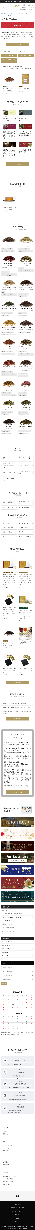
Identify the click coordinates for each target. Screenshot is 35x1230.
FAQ (17, 1218)
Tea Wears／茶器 (8, 1181)
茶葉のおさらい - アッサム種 (9, 119)
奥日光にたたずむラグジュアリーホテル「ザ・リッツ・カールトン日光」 (9, 153)
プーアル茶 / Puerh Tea (8, 479)
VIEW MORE (17, 164)
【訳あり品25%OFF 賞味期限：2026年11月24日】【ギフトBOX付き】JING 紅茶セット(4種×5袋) (9, 611)
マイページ (6, 1148)
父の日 (5, 536)
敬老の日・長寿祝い (25, 536)
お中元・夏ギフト (24, 523)
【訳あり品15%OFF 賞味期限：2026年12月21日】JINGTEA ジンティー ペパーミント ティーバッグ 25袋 (25, 614)
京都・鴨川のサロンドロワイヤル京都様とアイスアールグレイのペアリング (9, 135)
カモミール (8, 55)
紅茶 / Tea (6, 458)
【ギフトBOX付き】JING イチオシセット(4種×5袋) (9, 670)
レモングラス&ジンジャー (9, 60)
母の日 (21, 532)
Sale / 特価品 (6, 1184)
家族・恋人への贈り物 (25, 502)
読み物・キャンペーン (9, 1131)
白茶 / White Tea (24, 465)
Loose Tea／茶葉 (8, 1179)
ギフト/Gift (5, 955)
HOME (3, 14)
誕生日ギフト (7, 523)
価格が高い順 (19, 68)
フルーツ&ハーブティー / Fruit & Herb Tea (17, 14)
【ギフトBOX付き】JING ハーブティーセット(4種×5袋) (25, 670)
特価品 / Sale (5, 952)
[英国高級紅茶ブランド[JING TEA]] (16, 6)
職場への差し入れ (8, 507)
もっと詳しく (17, 44)
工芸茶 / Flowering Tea (24, 472)
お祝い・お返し (7, 532)
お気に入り (6, 1150)
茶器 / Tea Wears (6, 948)
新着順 (12, 68)
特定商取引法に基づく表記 (17, 1208)
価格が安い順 (28, 68)
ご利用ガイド (7, 1162)
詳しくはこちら (17, 792)
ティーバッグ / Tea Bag (8, 941)
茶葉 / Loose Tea (6, 945)
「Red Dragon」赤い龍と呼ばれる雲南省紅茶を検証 (25, 133)
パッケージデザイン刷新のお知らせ (19, 703)
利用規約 (17, 1215)
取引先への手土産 (24, 507)
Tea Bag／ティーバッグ (9, 1176)
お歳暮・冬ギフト (8, 527)
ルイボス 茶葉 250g (24, 89)
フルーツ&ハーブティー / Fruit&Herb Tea (12, 913)
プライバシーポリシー (17, 1211)
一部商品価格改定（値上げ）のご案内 (20, 707)
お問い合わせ (7, 1164)
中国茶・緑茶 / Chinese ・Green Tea (8, 465)
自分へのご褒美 (7, 502)
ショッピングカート (8, 1145)
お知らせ (5, 1134)
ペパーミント (25, 55)
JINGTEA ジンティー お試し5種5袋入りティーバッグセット (25, 643)
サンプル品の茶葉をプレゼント (25, 151)
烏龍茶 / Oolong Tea (9, 472)
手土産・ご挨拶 (23, 527)
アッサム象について (25, 119)
